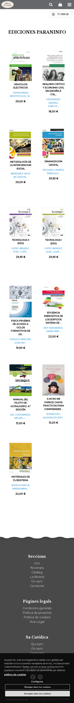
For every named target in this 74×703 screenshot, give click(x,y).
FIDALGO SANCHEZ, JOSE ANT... (21, 341)
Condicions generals (37, 608)
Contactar (37, 586)
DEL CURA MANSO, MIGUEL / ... (20, 416)
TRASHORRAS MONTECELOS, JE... (20, 94)
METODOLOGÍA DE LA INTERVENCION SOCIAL (20, 165)
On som (37, 581)
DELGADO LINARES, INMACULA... (53, 172)
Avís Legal (37, 622)
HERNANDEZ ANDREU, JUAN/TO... (53, 102)
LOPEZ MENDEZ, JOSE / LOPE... (21, 250)
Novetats (37, 568)
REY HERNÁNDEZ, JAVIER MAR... (53, 330)
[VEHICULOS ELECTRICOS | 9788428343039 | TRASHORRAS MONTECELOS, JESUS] (20, 65)
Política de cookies (37, 617)
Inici (37, 563)
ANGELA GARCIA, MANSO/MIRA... (20, 487)
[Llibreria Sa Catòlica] (7, 5)
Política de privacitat (37, 613)
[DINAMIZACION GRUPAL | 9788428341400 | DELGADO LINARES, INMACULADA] (53, 143)
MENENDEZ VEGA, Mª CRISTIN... (21, 175)
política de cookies (15, 674)
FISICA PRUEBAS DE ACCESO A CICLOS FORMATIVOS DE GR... (20, 327)
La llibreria (37, 577)
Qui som (37, 644)
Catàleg (37, 572)
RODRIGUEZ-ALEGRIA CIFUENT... (53, 416)
